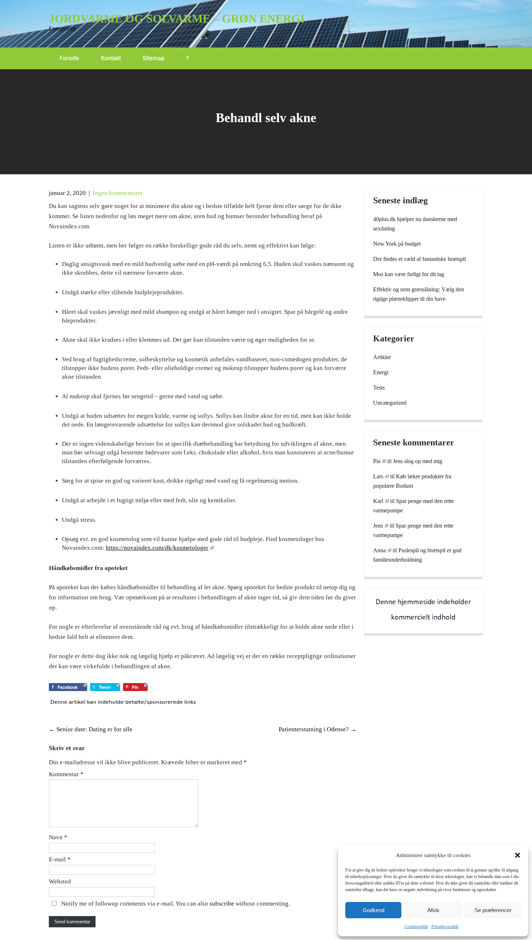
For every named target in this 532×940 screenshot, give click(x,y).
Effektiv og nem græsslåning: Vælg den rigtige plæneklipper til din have (418, 294)
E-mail (60, 859)
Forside (69, 58)
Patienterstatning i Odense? (317, 729)
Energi (380, 372)
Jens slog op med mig (417, 461)
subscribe (222, 903)
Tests (379, 387)
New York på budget (397, 244)
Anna (379, 550)
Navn (58, 837)
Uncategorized (389, 403)
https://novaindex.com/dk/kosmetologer (157, 547)
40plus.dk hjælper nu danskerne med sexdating (415, 224)
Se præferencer (492, 910)
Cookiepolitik (416, 926)
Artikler (382, 357)
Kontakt (111, 58)
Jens (378, 526)
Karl (378, 501)
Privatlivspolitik (445, 926)
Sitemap (153, 58)
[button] (517, 855)
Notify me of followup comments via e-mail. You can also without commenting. (175, 903)
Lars (378, 476)
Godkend (373, 910)
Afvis (433, 910)
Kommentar (66, 774)
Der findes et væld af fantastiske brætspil (419, 259)
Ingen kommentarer (118, 193)
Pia (376, 461)
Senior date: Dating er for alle (90, 729)
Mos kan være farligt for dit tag (408, 274)
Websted (60, 881)
